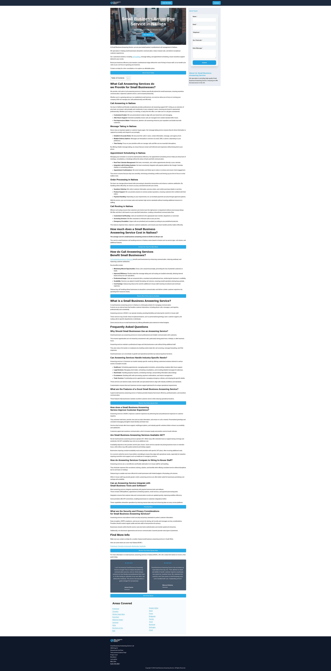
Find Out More (148, 507)
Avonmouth (127, 546)
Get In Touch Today (148, 72)
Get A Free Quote (148, 595)
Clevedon (121, 546)
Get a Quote (147, 34)
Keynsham (115, 617)
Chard (151, 630)
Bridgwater (152, 616)
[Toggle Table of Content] (127, 78)
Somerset (115, 622)
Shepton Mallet (153, 608)
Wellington (152, 627)
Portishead (113, 546)
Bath (113, 631)
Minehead (152, 624)
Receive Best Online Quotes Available (148, 296)
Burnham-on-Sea (117, 628)
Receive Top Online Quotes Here (148, 403)
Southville (142, 546)
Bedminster (135, 546)
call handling (136, 56)
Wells (114, 625)
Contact (216, 3)
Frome (151, 613)
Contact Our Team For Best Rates (148, 247)
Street (151, 611)
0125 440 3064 (166, 3)
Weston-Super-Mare (118, 614)
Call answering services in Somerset (121, 259)
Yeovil (151, 622)
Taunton (151, 619)
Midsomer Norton (117, 620)
